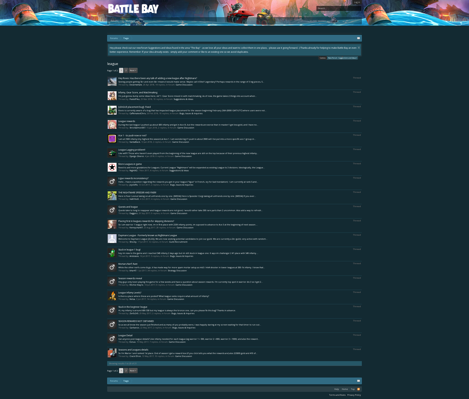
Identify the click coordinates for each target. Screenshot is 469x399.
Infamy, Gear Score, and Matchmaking (137, 92)
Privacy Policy (354, 395)
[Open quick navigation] (358, 38)
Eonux (133, 341)
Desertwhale (136, 84)
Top (353, 389)
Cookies (323, 58)
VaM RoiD (134, 199)
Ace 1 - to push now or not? (132, 135)
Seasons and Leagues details (133, 349)
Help (336, 389)
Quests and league (128, 206)
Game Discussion (184, 84)
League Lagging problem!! (131, 149)
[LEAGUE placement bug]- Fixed (134, 106)
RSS (358, 389)
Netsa (132, 299)
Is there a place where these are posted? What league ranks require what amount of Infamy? (163, 296)
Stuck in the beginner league (132, 306)
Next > (133, 70)
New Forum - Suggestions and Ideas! (342, 58)
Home (345, 389)
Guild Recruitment (178, 241)
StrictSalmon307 (137, 127)
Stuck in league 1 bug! (129, 249)
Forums (114, 20)
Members (130, 20)
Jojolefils (134, 184)
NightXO (133, 170)
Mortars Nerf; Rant (127, 263)
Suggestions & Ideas (183, 99)
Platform (121, 8)
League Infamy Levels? (129, 292)
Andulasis (134, 256)
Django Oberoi (137, 156)
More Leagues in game (130, 164)
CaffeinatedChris (138, 113)
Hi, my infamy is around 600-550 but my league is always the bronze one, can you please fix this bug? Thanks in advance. (177, 310)
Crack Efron (135, 356)
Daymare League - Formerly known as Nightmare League (147, 235)
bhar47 (133, 270)
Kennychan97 (136, 227)
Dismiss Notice (358, 47)
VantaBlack (135, 142)
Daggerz (134, 213)
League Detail (125, 335)
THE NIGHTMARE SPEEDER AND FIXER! (137, 192)
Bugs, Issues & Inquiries (191, 113)
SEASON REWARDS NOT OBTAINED (136, 321)
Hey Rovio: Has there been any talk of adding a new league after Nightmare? (157, 78)
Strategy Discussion (177, 270)
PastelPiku (135, 99)
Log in (357, 2)
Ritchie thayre (136, 284)
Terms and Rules (337, 395)
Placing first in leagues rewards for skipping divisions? (146, 221)
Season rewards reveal (130, 278)
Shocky (133, 241)
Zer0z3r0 (134, 313)
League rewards (126, 121)
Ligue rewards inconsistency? (133, 178)
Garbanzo (134, 327)
